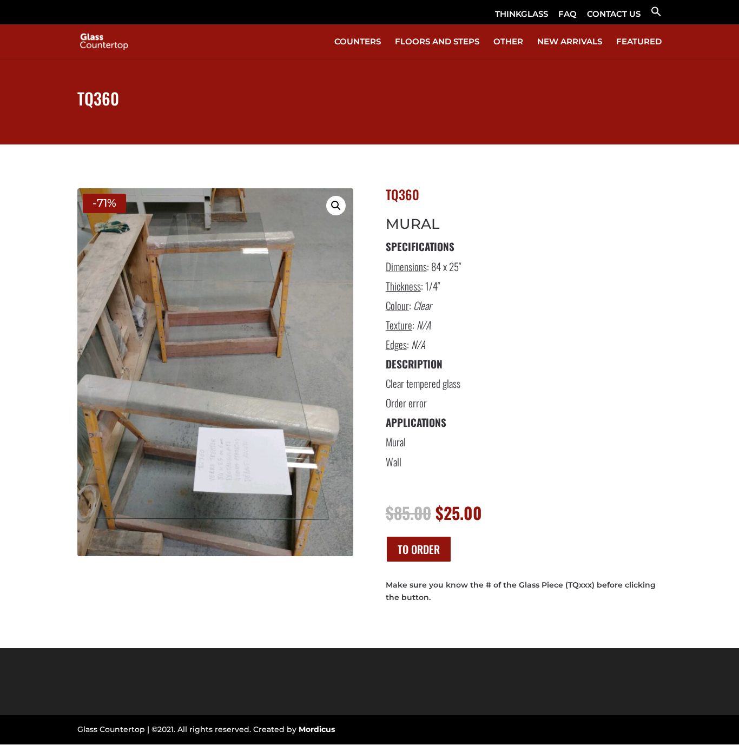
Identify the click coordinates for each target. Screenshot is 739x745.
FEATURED (639, 42)
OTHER (508, 42)
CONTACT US (614, 14)
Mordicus (317, 729)
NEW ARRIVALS (569, 42)
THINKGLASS (521, 14)
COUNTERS (357, 42)
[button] (656, 15)
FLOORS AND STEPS (437, 42)
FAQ (567, 14)
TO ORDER (419, 549)
